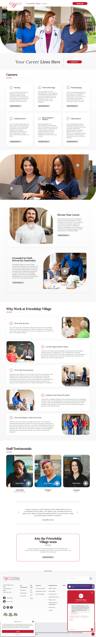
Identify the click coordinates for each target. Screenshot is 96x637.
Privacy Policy (17, 634)
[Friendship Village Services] (11, 578)
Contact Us (23, 590)
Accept (17, 631)
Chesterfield (10, 598)
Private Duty (52, 607)
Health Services (52, 588)
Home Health (52, 591)
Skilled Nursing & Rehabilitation (53, 603)
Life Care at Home (40, 588)
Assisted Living (52, 594)
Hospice (51, 610)
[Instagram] (8, 607)
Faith (64, 585)
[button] (33, 621)
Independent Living (41, 591)
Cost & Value (31, 596)
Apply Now (80, 3)
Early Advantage (40, 594)
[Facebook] (11, 607)
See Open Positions (14, 105)
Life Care (31, 591)
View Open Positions (47, 557)
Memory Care (52, 599)
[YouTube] (4, 607)
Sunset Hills (9, 601)
